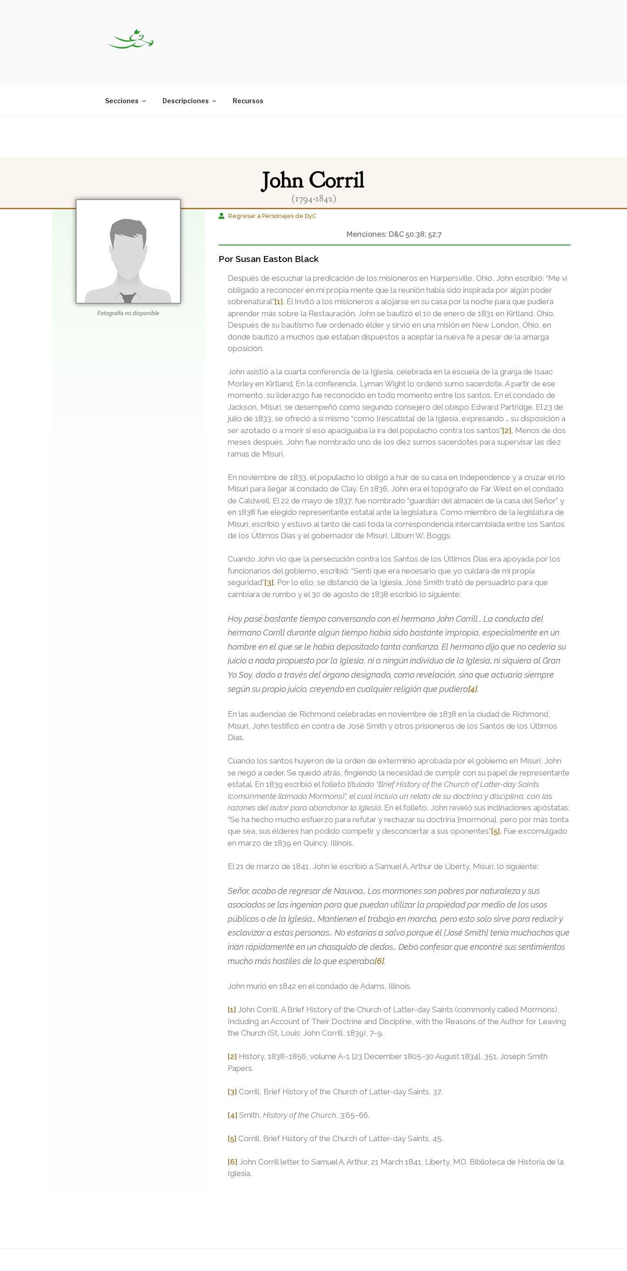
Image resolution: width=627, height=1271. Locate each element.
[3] (232, 1091)
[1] (232, 1009)
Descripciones (185, 101)
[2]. (507, 430)
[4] (472, 689)
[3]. (269, 582)
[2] (232, 1056)
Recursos (248, 101)
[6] (379, 961)
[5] (232, 1138)
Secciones (122, 101)
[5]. (496, 831)
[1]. (279, 301)
